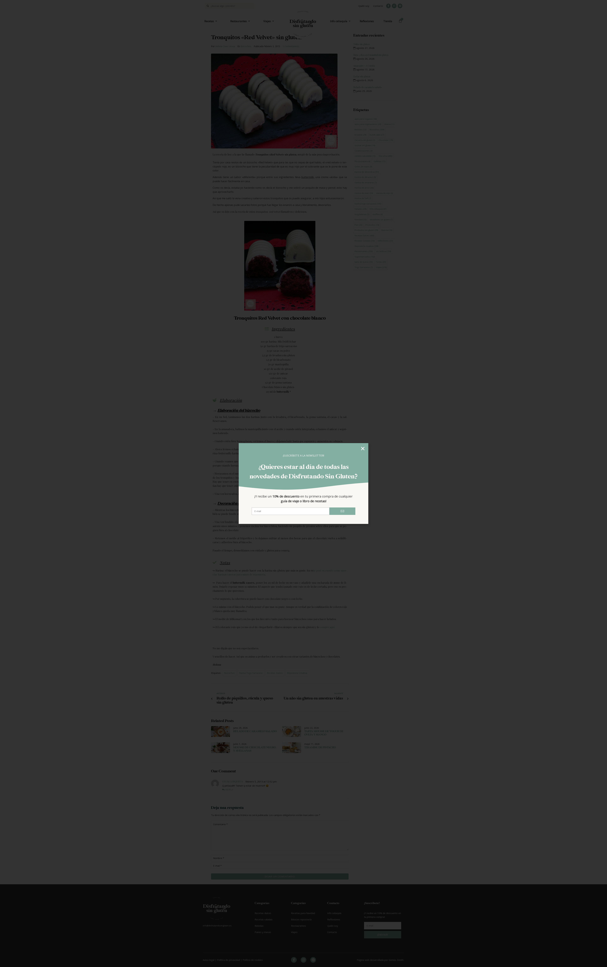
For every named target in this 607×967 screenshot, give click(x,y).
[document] (303, 483)
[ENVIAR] (342, 511)
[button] (362, 448)
